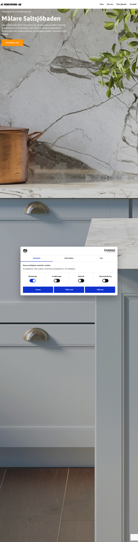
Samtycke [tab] (36, 258)
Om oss (110, 4)
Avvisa (38, 290)
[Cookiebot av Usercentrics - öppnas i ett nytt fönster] (105, 250)
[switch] (57, 280)
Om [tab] (101, 258)
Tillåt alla (100, 290)
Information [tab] (69, 258)
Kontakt (133, 4)
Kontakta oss (12, 43)
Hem (102, 4)
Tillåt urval (69, 290)
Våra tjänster (121, 4)
